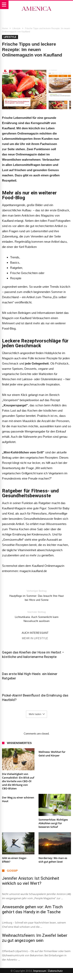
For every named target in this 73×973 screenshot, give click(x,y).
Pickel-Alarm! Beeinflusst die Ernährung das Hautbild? (35, 697)
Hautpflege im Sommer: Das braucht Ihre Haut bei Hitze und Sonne (36, 595)
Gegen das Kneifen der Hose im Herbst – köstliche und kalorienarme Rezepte (33, 654)
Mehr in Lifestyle (35, 638)
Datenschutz (55, 971)
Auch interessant (35, 632)
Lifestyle (16, 28)
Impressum (39, 971)
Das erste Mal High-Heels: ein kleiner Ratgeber (29, 676)
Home (5, 28)
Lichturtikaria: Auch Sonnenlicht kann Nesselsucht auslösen (36, 617)
